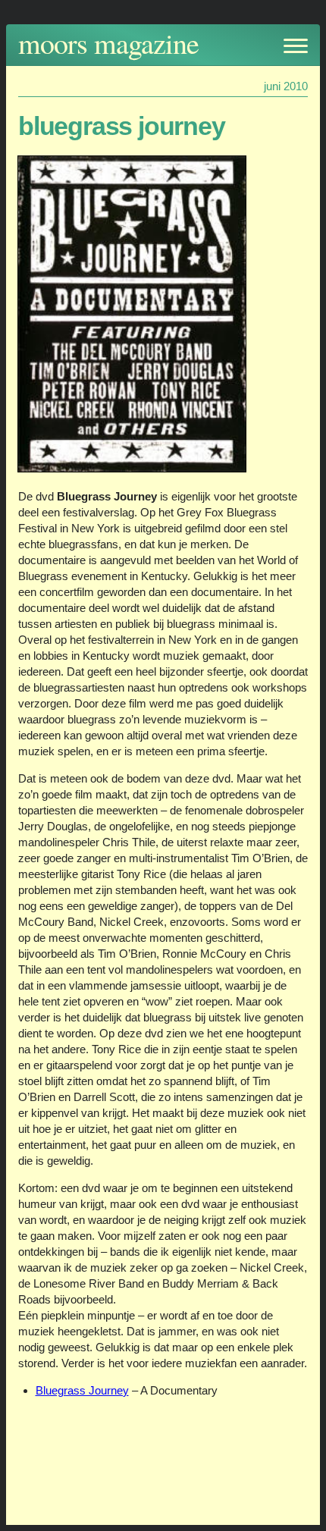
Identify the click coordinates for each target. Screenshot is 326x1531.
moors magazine (108, 43)
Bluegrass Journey (82, 1390)
